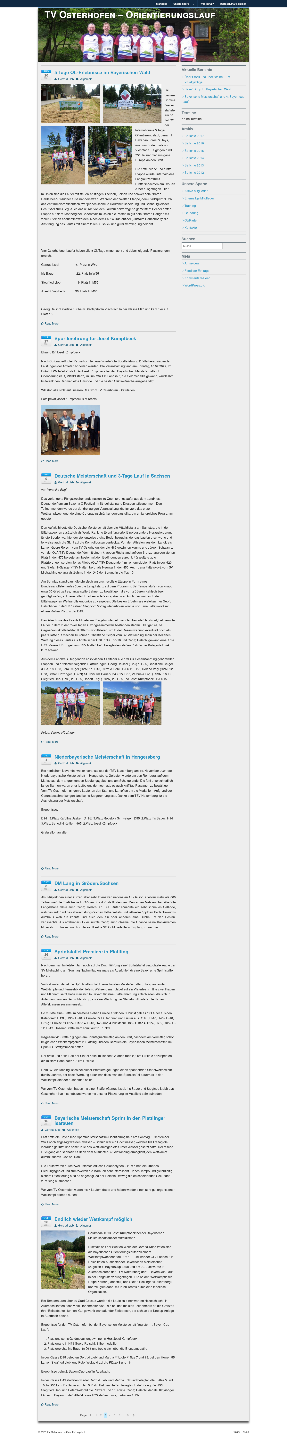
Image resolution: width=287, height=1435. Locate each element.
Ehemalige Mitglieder (199, 198)
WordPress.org (194, 285)
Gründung (191, 213)
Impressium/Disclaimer (233, 3)
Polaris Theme (241, 1432)
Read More (51, 323)
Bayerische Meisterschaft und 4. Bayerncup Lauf (214, 99)
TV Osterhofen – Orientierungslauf (130, 14)
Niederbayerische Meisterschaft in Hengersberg (107, 756)
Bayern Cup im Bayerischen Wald (207, 89)
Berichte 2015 (194, 150)
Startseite (161, 3)
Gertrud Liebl (65, 79)
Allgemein (86, 79)
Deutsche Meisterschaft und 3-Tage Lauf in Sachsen (112, 475)
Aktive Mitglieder (196, 191)
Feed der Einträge (196, 270)
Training (190, 205)
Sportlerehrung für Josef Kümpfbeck (95, 338)
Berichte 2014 (194, 158)
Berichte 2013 (194, 165)
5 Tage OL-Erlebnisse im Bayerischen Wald (102, 72)
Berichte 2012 (194, 172)
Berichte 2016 (194, 143)
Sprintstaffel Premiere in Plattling (91, 951)
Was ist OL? (207, 3)
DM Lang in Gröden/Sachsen (86, 883)
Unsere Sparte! (181, 3)
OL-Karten (191, 220)
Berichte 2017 (194, 135)
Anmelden (191, 263)
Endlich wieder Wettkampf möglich (93, 1219)
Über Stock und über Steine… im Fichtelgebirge (206, 79)
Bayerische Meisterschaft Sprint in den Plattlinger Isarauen (109, 1120)
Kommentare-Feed (197, 278)
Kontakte (190, 227)
